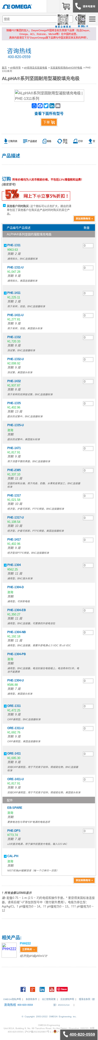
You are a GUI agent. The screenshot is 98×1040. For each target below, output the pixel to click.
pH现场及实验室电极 (35, 67)
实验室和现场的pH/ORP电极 (66, 67)
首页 (4, 67)
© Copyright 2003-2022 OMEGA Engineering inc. (49, 1016)
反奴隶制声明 (67, 999)
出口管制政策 (49, 999)
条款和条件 (31, 999)
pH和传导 (15, 67)
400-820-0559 (19, 57)
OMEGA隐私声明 (12, 999)
